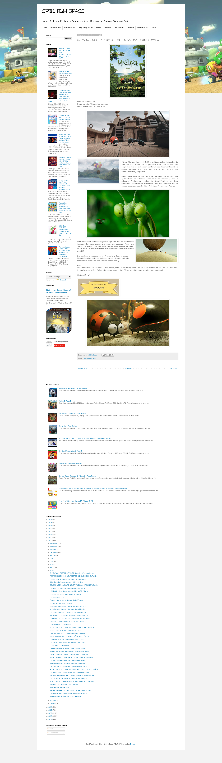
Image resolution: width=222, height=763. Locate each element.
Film (84, 358)
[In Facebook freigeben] (110, 355)
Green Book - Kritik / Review (60, 645)
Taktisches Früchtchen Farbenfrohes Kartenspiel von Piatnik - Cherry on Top (65, 230)
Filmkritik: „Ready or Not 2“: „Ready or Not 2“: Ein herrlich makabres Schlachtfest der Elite (65, 162)
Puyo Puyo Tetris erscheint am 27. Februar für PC (76, 501)
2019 (50, 541)
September (54, 552)
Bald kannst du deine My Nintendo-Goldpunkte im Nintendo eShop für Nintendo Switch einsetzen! (93, 488)
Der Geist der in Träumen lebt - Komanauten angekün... (69, 666)
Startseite (128, 368)
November (54, 546)
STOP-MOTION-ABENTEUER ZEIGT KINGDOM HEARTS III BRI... (72, 675)
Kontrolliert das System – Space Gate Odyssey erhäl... (68, 606)
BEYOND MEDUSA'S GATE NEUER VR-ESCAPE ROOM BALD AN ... (74, 585)
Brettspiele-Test (55, 28)
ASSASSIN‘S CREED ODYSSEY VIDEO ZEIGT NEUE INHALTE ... (73, 627)
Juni (52, 561)
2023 (50, 529)
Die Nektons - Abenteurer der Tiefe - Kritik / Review (67, 660)
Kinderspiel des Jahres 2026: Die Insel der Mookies (65, 117)
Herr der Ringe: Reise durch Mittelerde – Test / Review (77, 476)
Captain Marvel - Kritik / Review (61, 603)
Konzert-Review (142, 28)
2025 (50, 523)
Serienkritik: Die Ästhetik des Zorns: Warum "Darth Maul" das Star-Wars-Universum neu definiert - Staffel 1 (60, 96)
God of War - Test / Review (68, 426)
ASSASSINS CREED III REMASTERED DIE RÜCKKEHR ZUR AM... (73, 576)
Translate (63, 280)
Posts (51, 729)
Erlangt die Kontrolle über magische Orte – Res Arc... (68, 639)
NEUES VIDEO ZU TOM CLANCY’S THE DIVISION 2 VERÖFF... (72, 657)
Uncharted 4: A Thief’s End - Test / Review (73, 388)
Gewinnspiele (119, 28)
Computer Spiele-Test (85, 28)
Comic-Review (69, 28)
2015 (50, 716)
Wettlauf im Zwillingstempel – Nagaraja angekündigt (68, 663)
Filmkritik (107, 28)
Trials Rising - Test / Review (59, 687)
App (45, 28)
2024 (50, 526)
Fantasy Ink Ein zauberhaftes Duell (65, 72)
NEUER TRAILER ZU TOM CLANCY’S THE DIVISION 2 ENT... (71, 690)
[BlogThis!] (105, 355)
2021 (50, 535)
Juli (51, 558)
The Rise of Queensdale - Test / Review (72, 413)
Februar (53, 700)
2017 (50, 710)
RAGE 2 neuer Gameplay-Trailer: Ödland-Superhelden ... (70, 654)
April (52, 567)
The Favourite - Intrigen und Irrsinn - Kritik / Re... (66, 696)
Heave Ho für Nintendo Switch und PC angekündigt (68, 579)
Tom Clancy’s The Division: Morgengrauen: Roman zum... (70, 615)
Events (98, 28)
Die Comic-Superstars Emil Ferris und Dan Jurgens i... (69, 612)
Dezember (54, 543)
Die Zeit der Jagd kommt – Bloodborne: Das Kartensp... (69, 678)
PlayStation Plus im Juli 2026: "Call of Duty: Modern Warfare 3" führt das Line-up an (65, 138)
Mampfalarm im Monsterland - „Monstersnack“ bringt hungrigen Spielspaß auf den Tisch (65, 207)
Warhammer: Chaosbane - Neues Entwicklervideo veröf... (70, 651)
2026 (50, 520)
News (154, 28)
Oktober (53, 549)
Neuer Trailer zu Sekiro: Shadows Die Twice (65, 630)
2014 (50, 719)
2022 (50, 532)
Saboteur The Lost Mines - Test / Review (64, 684)
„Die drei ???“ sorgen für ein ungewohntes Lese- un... (68, 588)
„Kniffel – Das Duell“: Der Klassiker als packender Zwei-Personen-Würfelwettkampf (64, 184)
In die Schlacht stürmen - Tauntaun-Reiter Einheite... (68, 609)
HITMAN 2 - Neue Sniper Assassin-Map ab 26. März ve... (69, 591)
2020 (50, 538)
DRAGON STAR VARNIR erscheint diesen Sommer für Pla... (71, 618)
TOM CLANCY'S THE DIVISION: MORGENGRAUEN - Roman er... (73, 681)
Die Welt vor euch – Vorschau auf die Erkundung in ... (68, 642)
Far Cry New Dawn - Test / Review (70, 463)
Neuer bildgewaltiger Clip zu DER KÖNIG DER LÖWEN (69, 636)
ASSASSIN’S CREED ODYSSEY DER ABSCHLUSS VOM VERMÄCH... (75, 669)
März (52, 570)
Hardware (130, 28)
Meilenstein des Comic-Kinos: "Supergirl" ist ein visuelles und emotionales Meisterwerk (65, 251)
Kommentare (53, 733)
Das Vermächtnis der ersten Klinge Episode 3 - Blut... (68, 648)
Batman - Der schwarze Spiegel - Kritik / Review (66, 600)
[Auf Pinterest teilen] (112, 355)
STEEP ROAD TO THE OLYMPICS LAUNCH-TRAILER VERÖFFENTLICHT (85, 438)
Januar (52, 703)
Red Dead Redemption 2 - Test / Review (73, 451)
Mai (51, 564)
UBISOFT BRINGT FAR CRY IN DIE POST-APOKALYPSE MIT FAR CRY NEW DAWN (65, 53)
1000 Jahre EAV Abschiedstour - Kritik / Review (66, 582)
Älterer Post (173, 368)
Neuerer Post (82, 368)
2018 (50, 707)
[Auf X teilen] (107, 355)
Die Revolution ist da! (57, 597)
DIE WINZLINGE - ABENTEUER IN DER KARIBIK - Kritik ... (70, 672)
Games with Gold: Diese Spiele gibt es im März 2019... (69, 693)
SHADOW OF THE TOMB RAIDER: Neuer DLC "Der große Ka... (72, 573)
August (52, 555)
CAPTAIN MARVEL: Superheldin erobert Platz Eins (67, 633)
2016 (50, 713)
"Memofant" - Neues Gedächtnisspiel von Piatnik (67, 621)
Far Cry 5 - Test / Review (67, 401)
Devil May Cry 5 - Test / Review (61, 624)
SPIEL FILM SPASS (63, 11)
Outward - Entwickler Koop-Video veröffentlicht (66, 594)
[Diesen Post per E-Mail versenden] (102, 355)
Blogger (133, 744)
